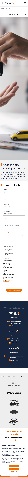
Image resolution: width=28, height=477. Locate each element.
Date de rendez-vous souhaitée (11, 225)
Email (5, 218)
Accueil (3, 8)
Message (6, 232)
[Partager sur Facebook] (25, 15)
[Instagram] (15, 440)
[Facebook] (13, 440)
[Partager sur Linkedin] (21, 15)
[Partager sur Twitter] (18, 15)
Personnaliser (14, 471)
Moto (22, 377)
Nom (5, 189)
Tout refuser (14, 468)
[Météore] (8, 3)
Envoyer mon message (14, 290)
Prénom (6, 196)
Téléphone (6, 204)
